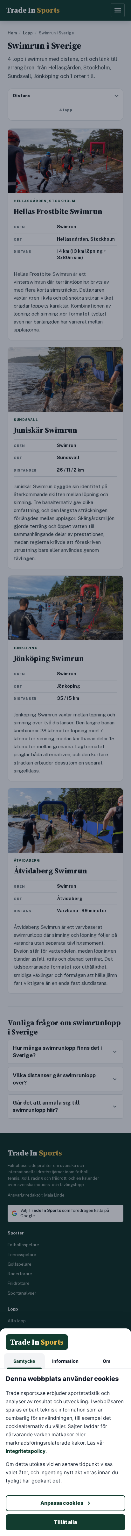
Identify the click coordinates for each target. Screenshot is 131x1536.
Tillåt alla (65, 1522)
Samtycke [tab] (24, 1361)
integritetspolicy (25, 1451)
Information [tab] (65, 1361)
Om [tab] (106, 1361)
